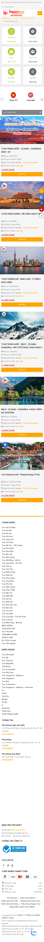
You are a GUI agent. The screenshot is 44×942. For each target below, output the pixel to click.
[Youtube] (12, 865)
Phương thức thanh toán (30, 901)
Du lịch (15, 18)
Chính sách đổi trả (27, 898)
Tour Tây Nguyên (9, 643)
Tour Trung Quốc (8, 669)
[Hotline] (41, 191)
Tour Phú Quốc (8, 548)
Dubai (4, 693)
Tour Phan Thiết (8, 590)
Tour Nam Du (7, 575)
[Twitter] (8, 865)
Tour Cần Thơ (7, 569)
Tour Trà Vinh (7, 611)
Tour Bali (5, 681)
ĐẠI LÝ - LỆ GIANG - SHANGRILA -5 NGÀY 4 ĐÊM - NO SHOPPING (22, 411)
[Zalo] (41, 197)
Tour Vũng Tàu (8, 539)
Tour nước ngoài (27, 18)
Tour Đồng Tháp (8, 572)
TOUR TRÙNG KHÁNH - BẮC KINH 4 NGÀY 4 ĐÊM (22, 213)
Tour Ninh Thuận (8, 587)
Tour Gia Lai (6, 599)
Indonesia (6, 708)
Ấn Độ (4, 702)
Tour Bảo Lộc (7, 554)
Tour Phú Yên (7, 584)
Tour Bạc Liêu (7, 608)
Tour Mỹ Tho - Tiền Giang (12, 545)
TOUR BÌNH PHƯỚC (9, 634)
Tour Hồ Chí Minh (8, 527)
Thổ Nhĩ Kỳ (6, 666)
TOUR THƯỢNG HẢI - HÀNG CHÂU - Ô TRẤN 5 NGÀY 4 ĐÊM (21, 281)
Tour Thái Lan (7, 660)
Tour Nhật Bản (8, 663)
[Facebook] (4, 865)
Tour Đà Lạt (6, 533)
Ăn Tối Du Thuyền (9, 640)
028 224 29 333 (18, 830)
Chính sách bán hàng (9, 904)
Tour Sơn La (6, 566)
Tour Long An (7, 620)
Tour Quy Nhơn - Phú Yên (12, 563)
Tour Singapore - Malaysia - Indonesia (17, 687)
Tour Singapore (8, 678)
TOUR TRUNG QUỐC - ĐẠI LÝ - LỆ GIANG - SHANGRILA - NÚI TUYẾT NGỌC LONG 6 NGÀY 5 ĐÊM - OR (21, 346)
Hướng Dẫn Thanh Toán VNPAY (22, 907)
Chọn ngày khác (31, 162)
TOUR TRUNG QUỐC (10, 714)
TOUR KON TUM (8, 628)
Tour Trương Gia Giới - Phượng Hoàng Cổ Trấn (20, 474)
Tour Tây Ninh (7, 614)
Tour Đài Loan (7, 672)
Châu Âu (5, 696)
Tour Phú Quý (7, 536)
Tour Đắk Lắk (7, 602)
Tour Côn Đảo (7, 542)
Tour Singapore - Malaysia (12, 675)
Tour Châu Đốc (8, 581)
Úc (3, 690)
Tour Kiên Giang (8, 578)
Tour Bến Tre (7, 593)
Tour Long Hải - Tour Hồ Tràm (14, 617)
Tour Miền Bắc (7, 596)
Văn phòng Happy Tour (30, 904)
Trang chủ (6, 18)
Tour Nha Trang (8, 557)
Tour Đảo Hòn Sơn (9, 605)
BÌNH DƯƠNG (7, 625)
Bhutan (5, 699)
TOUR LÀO (6, 711)
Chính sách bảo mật (9, 901)
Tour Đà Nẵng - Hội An (11, 560)
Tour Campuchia (8, 684)
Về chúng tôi (12, 898)
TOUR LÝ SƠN (7, 637)
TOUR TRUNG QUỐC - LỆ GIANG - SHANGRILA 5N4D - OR (21, 150)
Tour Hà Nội (6, 530)
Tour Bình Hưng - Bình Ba (12, 622)
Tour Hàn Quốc (8, 654)
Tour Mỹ (5, 657)
